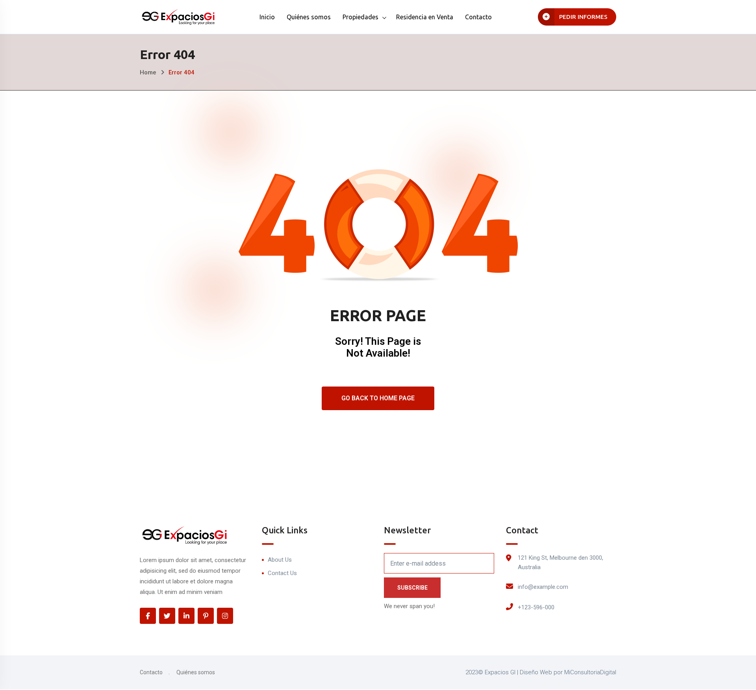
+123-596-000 (536, 607)
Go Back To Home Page (378, 398)
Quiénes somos (309, 16)
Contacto (478, 16)
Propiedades (360, 16)
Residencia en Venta (424, 16)
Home (148, 72)
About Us (280, 559)
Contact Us (282, 573)
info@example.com (543, 586)
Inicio (267, 16)
